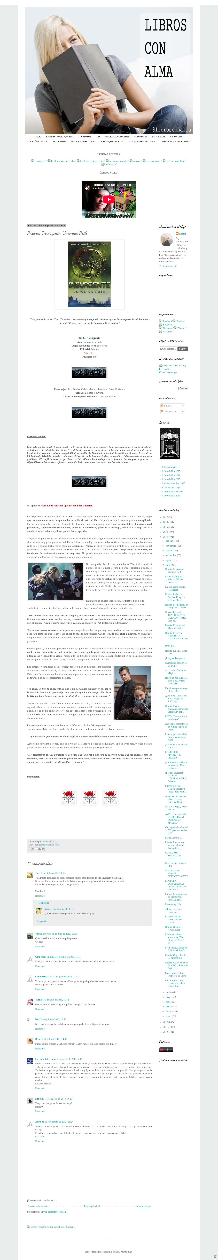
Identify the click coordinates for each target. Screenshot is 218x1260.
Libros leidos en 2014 (172, 491)
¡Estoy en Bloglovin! (175, 658)
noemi (47, 909)
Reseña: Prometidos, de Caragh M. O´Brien (176, 606)
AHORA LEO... (176, 136)
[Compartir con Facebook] (39, 849)
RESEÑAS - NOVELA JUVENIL (60, 136)
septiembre (171, 555)
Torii (37, 873)
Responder (40, 896)
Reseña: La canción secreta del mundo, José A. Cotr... (175, 845)
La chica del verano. (45, 1059)
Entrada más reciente (38, 1206)
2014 (165, 532)
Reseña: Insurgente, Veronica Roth (174, 570)
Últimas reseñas (169, 467)
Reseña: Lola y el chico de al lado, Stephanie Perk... (176, 965)
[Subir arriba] (215, 1257)
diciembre (171, 541)
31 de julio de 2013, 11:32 (66, 976)
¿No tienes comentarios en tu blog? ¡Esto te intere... (176, 727)
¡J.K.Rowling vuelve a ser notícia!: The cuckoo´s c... (176, 765)
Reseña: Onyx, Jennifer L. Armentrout (176, 956)
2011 (165, 1027)
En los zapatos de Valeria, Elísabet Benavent (174, 579)
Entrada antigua (143, 1206)
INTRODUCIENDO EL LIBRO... (142, 141)
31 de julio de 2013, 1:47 (63, 909)
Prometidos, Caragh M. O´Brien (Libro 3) (176, 949)
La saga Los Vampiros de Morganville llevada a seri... (175, 897)
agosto (169, 560)
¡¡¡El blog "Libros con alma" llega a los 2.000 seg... (176, 698)
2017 (165, 517)
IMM (98, 136)
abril (168, 1001)
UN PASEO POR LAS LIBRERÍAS (175, 141)
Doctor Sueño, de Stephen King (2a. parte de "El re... (175, 597)
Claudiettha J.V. (43, 976)
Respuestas (44, 903)
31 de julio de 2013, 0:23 (53, 873)
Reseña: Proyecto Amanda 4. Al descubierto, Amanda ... (176, 637)
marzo (169, 1006)
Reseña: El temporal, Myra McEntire (175, 626)
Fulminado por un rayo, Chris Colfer (176, 689)
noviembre (171, 546)
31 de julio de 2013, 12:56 (53, 1019)
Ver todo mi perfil (168, 266)
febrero (170, 1011)
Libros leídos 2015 (171, 479)
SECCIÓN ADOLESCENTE (117, 136)
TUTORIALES (140, 136)
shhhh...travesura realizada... (173, 910)
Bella (37, 1039)
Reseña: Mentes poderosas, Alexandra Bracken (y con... (176, 709)
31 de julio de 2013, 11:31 (68, 957)
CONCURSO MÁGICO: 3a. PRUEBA (173, 755)
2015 (165, 527)
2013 (165, 537)
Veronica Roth (52, 845)
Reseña (41, 845)
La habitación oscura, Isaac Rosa (175, 588)
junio (169, 992)
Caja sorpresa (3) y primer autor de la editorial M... (175, 983)
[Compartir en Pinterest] (43, 849)
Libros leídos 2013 (171, 495)
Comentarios (169, 411)
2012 (165, 1022)
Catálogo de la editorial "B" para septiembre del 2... (176, 830)
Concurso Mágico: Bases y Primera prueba (174, 919)
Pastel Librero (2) (173, 837)
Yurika (38, 999)
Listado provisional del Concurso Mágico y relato (176, 737)
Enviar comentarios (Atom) (54, 1212)
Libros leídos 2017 (171, 471)
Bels (37, 1019)
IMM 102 (169, 646)
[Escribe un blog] (33, 849)
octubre (170, 550)
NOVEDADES (85, 136)
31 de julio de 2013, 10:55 (64, 934)
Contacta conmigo (168, 372)
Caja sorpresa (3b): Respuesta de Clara (175, 974)
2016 (165, 522)
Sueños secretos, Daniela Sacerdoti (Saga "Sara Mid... (175, 789)
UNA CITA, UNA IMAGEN (111, 141)
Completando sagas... (172, 487)
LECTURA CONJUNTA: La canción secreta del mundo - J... (175, 885)
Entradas (167, 405)
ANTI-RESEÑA (59, 141)
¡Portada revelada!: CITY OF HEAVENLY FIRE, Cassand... (176, 777)
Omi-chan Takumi (44, 957)
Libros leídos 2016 (171, 475)
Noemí (182, 233)
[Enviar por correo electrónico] (30, 849)
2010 (165, 1032)
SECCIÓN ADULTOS (38, 141)
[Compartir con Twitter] (36, 849)
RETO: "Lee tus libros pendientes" (176, 718)
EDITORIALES (158, 136)
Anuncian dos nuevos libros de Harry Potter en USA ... (175, 799)
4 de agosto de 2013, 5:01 (69, 1059)
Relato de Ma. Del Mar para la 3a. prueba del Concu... (176, 681)
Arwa (38, 1121)
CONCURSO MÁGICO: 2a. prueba (173, 855)
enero (169, 1016)
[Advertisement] (173, 1123)
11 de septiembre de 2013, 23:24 (57, 1121)
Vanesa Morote (43, 934)
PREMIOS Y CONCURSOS (83, 141)
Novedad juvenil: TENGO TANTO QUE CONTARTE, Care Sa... (175, 616)
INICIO (38, 136)
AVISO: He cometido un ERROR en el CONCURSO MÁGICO (175, 818)
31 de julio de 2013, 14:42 (54, 1039)
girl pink (39, 1099)
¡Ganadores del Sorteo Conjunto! (176, 664)
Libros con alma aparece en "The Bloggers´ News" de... (174, 938)
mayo (169, 997)
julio (168, 565)
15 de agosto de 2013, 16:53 (59, 1099)
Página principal (92, 1206)
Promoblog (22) (173, 904)
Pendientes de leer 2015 (173, 483)
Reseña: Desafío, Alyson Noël (173, 928)
